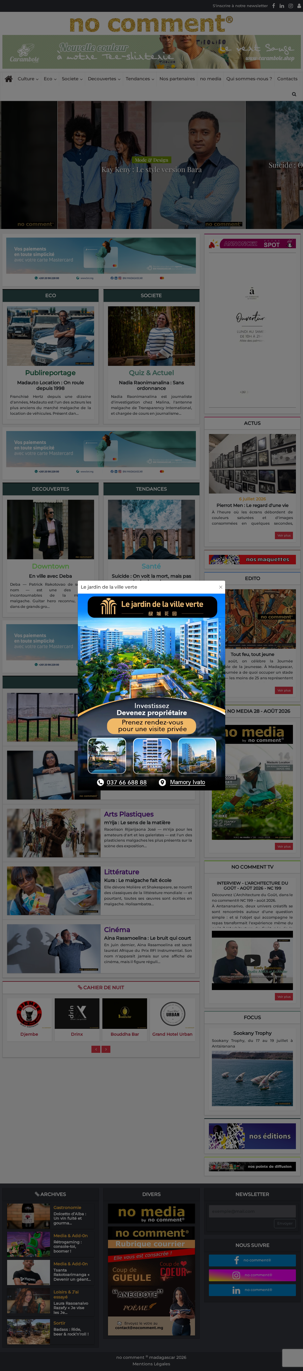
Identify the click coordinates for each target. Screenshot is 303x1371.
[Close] (221, 587)
